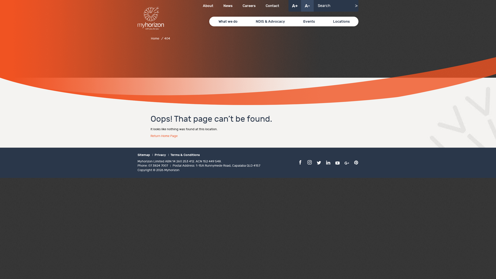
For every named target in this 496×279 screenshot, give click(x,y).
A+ (295, 6)
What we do (228, 22)
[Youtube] (337, 162)
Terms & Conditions (185, 155)
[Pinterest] (356, 162)
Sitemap (144, 155)
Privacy (160, 155)
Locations (341, 22)
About (208, 6)
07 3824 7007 (158, 166)
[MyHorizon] (151, 18)
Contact (272, 6)
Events (309, 22)
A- (307, 6)
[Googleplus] (346, 162)
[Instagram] (309, 162)
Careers (249, 6)
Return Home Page (164, 136)
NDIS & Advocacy (270, 22)
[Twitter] (319, 162)
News (227, 6)
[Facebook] (300, 162)
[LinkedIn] (328, 162)
